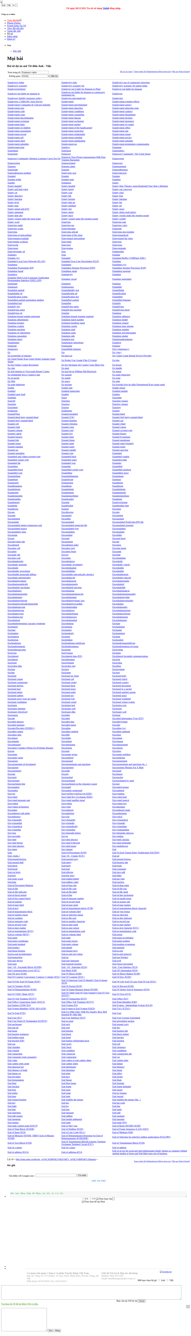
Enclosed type (68, 699)
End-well (116, 960)
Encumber (12, 810)
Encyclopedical (15, 826)
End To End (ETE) (17, 1013)
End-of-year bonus (121, 911)
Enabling (12, 397)
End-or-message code (18, 921)
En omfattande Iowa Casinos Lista (24, 374)
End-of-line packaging (122, 895)
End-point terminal (16, 944)
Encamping (117, 515)
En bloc (116, 360)
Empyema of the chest (71, 235)
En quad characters (121, 374)
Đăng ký (11, 39)
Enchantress (13, 636)
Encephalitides (68, 571)
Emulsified (117, 297)
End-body (66, 865)
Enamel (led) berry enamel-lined (127, 417)
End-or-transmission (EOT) (20, 931)
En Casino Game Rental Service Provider (131, 355)
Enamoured (13, 482)
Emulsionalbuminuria (122, 339)
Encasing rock (68, 548)
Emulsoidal (66, 346)
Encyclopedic (118, 823)
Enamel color (67, 427)
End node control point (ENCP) (23, 1126)
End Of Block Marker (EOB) (126, 974)
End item (12, 1096)
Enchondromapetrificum (123, 643)
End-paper (12, 937)
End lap (65, 1103)
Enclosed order (68, 692)
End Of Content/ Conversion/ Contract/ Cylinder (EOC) (34, 977)
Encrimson (117, 774)
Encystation (117, 836)
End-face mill (118, 872)
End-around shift (15, 862)
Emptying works (15, 228)
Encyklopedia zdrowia (123, 833)
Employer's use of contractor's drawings (131, 82)
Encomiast (117, 738)
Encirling (116, 666)
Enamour (116, 479)
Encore (11, 751)
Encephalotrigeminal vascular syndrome (26, 623)
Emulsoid (12, 346)
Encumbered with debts (19, 813)
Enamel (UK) (67, 417)
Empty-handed (14, 186)
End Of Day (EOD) (121, 977)
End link (12, 1109)
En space (65, 381)
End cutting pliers (69, 1063)
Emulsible (117, 287)
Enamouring (67, 482)
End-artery (66, 862)
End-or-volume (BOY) (18, 934)
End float (12, 1083)
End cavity (66, 1044)
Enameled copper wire (18, 460)
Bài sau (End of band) (181, 71)
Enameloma (118, 476)
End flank (117, 1080)
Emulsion (116, 313)
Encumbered (67, 810)
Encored (65, 751)
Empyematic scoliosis (18, 241)
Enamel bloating (69, 420)
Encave (64, 555)
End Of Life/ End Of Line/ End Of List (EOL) (134, 981)
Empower (66, 154)
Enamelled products (121, 469)
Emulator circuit (69, 279)
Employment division (122, 118)
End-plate (66, 937)
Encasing (116, 545)
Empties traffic (14, 179)
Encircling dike (15, 666)
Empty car (12, 192)
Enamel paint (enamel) (123, 443)
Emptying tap (67, 225)
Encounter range (15, 757)
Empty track (67, 215)
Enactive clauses (120, 404)
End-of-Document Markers (20, 885)
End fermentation (16, 1080)
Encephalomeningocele (72, 594)
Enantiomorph (119, 492)
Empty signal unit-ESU (19, 209)
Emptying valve (119, 225)
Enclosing (12, 705)
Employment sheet (16, 141)
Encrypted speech (120, 800)
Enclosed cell (67, 679)
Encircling (117, 663)
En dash (65, 368)
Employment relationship (73, 134)
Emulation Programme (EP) (21, 268)
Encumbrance (14, 816)
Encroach (12, 777)
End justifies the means (72, 1099)
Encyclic (65, 816)
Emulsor (116, 346)
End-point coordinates (18, 941)
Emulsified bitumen (121, 300)
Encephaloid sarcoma (71, 587)
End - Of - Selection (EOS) (74, 967)
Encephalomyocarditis (71, 604)
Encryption (66, 803)
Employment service (122, 137)
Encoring (116, 751)
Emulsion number (120, 329)
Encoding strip (14, 735)
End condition (68, 1050)
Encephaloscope (15, 617)
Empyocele (13, 245)
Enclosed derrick (15, 685)
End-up (64, 957)
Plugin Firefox (14, 23)
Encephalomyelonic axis (72, 600)
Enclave (65, 669)
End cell (116, 1044)
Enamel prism (118, 446)
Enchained (13, 627)
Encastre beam (119, 548)
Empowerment (68, 163)
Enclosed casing (15, 679)
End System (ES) (69, 1005)
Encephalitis (118, 571)
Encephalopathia (69, 607)
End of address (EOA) (18, 1152)
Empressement (119, 166)
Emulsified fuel (15, 303)
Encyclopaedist (15, 823)
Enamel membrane (121, 440)
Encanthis (66, 518)
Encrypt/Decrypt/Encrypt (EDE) (76, 793)
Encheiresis (13, 640)
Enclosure (117, 708)
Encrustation (13, 787)
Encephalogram (68, 581)
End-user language (70, 960)
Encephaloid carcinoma (19, 587)
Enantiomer (13, 492)
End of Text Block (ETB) (20, 1143)
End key (12, 1103)
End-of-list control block (19, 898)
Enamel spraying (120, 450)
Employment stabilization (73, 141)
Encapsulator (118, 532)
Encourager (13, 767)
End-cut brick (14, 872)
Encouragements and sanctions (75, 764)
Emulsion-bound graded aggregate (24, 316)
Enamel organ (14, 443)
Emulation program (121, 271)
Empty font (117, 196)
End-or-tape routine (17, 928)
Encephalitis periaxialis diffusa (22, 574)
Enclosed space (119, 695)
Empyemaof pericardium (73, 238)
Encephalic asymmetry (72, 564)
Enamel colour (119, 427)
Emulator (116, 274)
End (114, 849)
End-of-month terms (121, 898)
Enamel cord (67, 430)
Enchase (116, 636)
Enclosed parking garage (124, 692)
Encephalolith (118, 587)
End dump (117, 1070)
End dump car (14, 1073)
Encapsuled (66, 535)
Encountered (67, 757)
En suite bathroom (16, 384)
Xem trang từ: (14, 72)
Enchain (116, 623)
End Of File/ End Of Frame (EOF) (24, 981)
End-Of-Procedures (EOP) (74, 852)
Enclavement (118, 669)
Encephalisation (68, 568)
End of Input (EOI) (17, 1132)
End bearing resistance (18, 1034)
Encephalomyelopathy (122, 600)
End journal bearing (17, 1099)
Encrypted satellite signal (73, 800)
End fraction (13, 1086)
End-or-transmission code (124, 931)
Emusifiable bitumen (71, 349)
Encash (115, 541)
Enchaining (66, 627)
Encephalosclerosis (121, 613)
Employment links (16, 124)
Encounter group (69, 754)
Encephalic (117, 561)
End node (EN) (119, 1122)
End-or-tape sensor (70, 928)
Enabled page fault (16, 394)
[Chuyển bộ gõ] (2, 2)
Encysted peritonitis (121, 843)
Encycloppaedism (120, 829)
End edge (65, 1073)
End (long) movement (122, 964)
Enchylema (117, 649)
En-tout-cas (66, 355)
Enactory (116, 407)
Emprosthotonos (120, 169)
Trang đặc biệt (14, 31)
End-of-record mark (70, 901)
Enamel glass (67, 437)
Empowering (14, 163)
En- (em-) (116, 352)
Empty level (13, 202)
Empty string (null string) (124, 212)
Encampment (14, 518)
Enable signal (118, 388)
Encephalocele (68, 577)
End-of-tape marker (121, 905)
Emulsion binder (120, 319)
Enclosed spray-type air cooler (22, 699)
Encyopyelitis (14, 836)
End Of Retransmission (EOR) (22, 989)
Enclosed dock (68, 685)
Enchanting (13, 633)
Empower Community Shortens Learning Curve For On (34, 158)
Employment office (121, 127)
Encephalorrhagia (69, 613)
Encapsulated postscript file (74, 525)
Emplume (116, 147)
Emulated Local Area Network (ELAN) (26, 261)
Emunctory (13, 349)
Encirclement (67, 663)
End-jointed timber (70, 879)
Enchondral (117, 640)
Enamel (116, 410)
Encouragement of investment (22, 764)
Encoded (65, 718)
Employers (117, 93)
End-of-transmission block (20, 911)
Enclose (116, 672)
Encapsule (12, 535)
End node (66, 1122)
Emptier (65, 176)
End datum (117, 1063)
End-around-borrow (17, 859)
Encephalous (67, 623)
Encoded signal (68, 725)
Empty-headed (68, 186)
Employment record (17, 134)
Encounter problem (121, 754)
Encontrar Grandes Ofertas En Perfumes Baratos (30, 748)
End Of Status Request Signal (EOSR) (79, 989)
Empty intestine (119, 199)
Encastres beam (68, 551)
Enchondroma (14, 643)
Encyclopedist (14, 829)
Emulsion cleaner (120, 323)
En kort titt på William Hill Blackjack (78, 371)
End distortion (68, 1070)
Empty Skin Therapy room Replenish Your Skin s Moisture (140, 186)
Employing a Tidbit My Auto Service (25, 101)
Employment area (16, 108)
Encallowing (67, 512)
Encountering (118, 757)
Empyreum (13, 248)
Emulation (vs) (119, 264)
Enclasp (11, 669)
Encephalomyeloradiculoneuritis (23, 604)
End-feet (12, 875)
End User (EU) (15, 1018)
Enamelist (66, 466)
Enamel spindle (68, 450)
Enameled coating (120, 456)
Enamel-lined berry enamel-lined (23, 417)
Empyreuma (67, 248)
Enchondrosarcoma (17, 649)
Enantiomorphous (120, 496)
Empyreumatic (119, 248)
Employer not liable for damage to (24, 93)
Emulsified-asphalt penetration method (26, 300)
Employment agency (122, 105)
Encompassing (68, 744)
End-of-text (13, 908)
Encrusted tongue (120, 787)
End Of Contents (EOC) (72, 977)
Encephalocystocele (121, 577)
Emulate (116, 255)
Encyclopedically (69, 826)
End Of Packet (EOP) (71, 986)
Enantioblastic (119, 489)
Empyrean (117, 245)
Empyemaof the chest (122, 238)
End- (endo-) (14, 856)
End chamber (14, 1047)
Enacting (65, 401)
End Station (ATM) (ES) (19, 1005)
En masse (116, 371)
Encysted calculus (120, 839)
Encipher (116, 653)
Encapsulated (67, 522)
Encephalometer (69, 597)
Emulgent (66, 283)
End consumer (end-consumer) (22, 1057)
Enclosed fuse (14, 689)
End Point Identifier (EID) (124, 1002)
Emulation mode (69, 271)
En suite (116, 381)
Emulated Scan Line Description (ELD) (80, 261)
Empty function (15, 199)
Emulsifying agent (16, 310)
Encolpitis (66, 738)
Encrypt (11, 793)
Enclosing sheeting (16, 708)
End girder (13, 1093)
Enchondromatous (70, 646)
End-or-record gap (121, 921)
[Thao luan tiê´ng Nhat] (93, 1201)
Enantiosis (117, 499)
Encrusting (13, 790)
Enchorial (66, 649)
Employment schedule (71, 137)
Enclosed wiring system (123, 702)
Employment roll (15, 137)
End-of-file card (68, 888)
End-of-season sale (121, 901)
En (9, 352)
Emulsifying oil (15, 313)
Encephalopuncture (121, 610)
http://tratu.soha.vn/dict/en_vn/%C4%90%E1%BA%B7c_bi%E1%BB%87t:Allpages (56, 1159)
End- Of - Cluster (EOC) (73, 856)
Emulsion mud (68, 329)
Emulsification (119, 293)
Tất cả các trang (126, 71)
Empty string (67, 212)
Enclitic (11, 672)
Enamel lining (68, 440)
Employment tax (69, 144)
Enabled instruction (70, 391)
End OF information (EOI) (125, 970)
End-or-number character (73, 921)
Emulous (116, 283)
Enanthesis (66, 486)
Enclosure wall (119, 712)
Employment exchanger (72, 121)
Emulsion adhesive (121, 316)
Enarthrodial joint (120, 505)
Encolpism (13, 738)
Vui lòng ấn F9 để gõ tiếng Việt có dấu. (19, 1304)
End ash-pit (13, 1027)
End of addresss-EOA (71, 1152)
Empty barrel (67, 189)
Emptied (12, 176)
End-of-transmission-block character (129, 908)
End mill (116, 1112)
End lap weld (118, 1103)
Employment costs (16, 114)
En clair (11, 368)
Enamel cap (117, 420)
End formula (118, 1083)
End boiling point (16, 1037)
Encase (11, 538)
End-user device (15, 960)
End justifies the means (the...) (126, 1099)
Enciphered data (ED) (71, 656)
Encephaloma (67, 591)
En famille (117, 368)
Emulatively (67, 274)
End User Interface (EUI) (73, 1018)
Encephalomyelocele (17, 600)
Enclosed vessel (68, 702)
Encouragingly (14, 771)
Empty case (66, 192)
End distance (118, 1067)
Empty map (13, 205)
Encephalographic (120, 581)
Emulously (13, 287)
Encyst (64, 836)
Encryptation (118, 793)
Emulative (12, 274)
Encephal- (66, 558)
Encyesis (12, 833)
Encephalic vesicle (121, 564)
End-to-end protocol (121, 954)
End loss (65, 1109)
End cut (116, 1057)
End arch (65, 1024)
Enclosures (13, 715)
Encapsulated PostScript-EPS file (128, 522)
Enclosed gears (68, 689)
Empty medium (68, 205)
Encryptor (66, 807)
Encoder (116, 725)
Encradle (65, 771)
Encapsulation (68, 532)
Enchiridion (67, 640)
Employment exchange (18, 121)
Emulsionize (13, 342)
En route (116, 378)
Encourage (13, 761)
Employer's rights (16, 82)
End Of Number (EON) (19, 986)
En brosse (117, 365)
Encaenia (116, 509)
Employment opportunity (19, 131)
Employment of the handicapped (76, 127)
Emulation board (15, 271)
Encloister (66, 672)
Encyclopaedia (14, 820)
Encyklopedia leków (71, 833)
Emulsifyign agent (70, 306)
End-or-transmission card (73, 931)
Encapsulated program (122, 525)
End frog (12, 1090)
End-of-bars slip (69, 885)
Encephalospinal (69, 620)
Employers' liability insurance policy (25, 98)
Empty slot (66, 209)
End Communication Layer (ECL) (24, 970)
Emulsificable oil (69, 293)
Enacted (11, 401)
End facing (117, 1076)
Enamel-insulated (69, 414)
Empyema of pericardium (19, 235)
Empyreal (66, 245)
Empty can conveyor (122, 189)
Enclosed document (121, 685)
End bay (116, 1027)
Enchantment (118, 633)
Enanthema (117, 482)
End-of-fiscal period (17, 895)
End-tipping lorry (69, 951)
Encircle (116, 659)
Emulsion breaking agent (73, 323)
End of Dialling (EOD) (72, 1129)
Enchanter (117, 630)
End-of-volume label (71, 911)
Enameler (116, 463)
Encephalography (69, 584)
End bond (66, 1037)
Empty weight (119, 219)
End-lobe (12, 882)
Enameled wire (68, 463)
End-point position (121, 941)
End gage (65, 1090)
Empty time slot (15, 215)
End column (13, 1050)
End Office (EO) (120, 998)
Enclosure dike (68, 712)
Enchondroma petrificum (73, 643)
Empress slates (68, 166)
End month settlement (71, 1119)
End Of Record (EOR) (123, 986)
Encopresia (66, 748)
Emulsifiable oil (15, 293)
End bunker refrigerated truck (75, 1040)
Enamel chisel (118, 424)
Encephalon (118, 604)
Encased (65, 538)
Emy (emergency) (120, 349)
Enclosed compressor (18, 682)
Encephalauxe (68, 561)
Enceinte (116, 555)
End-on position (15, 918)
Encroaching (14, 780)
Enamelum (13, 479)
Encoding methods (121, 731)
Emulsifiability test (70, 290)
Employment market (71, 124)
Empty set (117, 205)
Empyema (12, 232)
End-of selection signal (72, 915)
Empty (115, 183)
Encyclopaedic (68, 820)
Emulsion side (68, 336)
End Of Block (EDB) (71, 974)
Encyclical (117, 816)
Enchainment (118, 627)
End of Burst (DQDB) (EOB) (126, 1126)
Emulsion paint (68, 333)
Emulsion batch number (72, 319)
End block (66, 1034)
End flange (66, 1080)
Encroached (67, 777)
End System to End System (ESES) (78, 1008)
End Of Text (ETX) (121, 994)
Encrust (116, 784)
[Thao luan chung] (105, 1198)
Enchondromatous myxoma (125, 646)
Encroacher (117, 777)
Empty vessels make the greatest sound (130, 215)
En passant (66, 374)
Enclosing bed (68, 705)
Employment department (123, 114)
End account (67, 1021)
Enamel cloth (14, 427)
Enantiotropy (14, 502)
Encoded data (67, 721)
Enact (64, 397)
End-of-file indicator (17, 892)
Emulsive (116, 342)
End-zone (12, 964)
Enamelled (117, 466)
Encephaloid (118, 584)
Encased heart (118, 538)
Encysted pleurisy (16, 846)
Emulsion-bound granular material (77, 316)
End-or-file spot (68, 918)
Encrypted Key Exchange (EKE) (77, 797)
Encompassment (120, 744)
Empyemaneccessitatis (18, 238)
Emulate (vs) (14, 258)
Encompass (117, 741)
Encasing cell (14, 548)
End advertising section (123, 1021)
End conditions (119, 1050)
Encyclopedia (67, 823)
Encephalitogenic (120, 574)
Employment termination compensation (130, 144)
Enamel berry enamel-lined (20, 420)
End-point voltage (69, 944)
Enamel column (15, 430)
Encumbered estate (121, 810)
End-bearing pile (120, 862)
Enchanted (66, 630)
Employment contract (122, 111)
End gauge (117, 1090)
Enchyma (12, 653)
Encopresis (117, 748)
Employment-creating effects (125, 101)
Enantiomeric (67, 492)
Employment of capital (123, 124)
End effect (117, 1073)
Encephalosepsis (120, 617)
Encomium (66, 741)
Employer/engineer (17, 89)
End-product (13, 947)
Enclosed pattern (15, 695)
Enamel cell (13, 424)
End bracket (118, 1037)
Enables (116, 394)
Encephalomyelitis (121, 597)
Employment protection (72, 131)
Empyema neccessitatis (123, 232)
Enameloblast (14, 476)
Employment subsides (122, 141)
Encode (11, 718)
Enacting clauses (120, 401)
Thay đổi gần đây (15, 28)
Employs (65, 147)
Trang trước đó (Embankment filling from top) (152, 71)
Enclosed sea (67, 695)
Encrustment (118, 790)
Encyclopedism (119, 826)
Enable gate (67, 388)
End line (116, 1106)
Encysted (12, 839)
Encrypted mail (119, 797)
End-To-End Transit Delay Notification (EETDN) (135, 852)
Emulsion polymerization (124, 333)
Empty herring (68, 199)
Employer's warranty (17, 86)
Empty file (66, 196)
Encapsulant (118, 518)
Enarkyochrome (119, 502)
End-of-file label (69, 892)
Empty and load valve (18, 189)
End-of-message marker (72, 898)
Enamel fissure (119, 433)
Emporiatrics (118, 150)
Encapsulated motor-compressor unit (25, 525)
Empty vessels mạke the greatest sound (79, 219)
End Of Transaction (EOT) (74, 998)
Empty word (13, 222)
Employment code (16, 111)
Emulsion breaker (16, 323)
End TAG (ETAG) (121, 1008)
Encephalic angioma (17, 564)
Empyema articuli (69, 232)
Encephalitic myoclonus (19, 571)
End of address (119, 1147)
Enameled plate (119, 460)
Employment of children (19, 127)
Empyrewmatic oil (16, 251)
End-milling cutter (69, 882)
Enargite (65, 502)
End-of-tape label (16, 905)
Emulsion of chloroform (19, 333)
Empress (12, 166)
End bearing (67, 1031)
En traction (66, 384)
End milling (67, 1116)
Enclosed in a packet (122, 689)
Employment (67, 101)
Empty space (118, 209)
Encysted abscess (69, 839)
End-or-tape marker (121, 924)
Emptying (66, 222)
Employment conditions (72, 111)
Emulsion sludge (120, 336)
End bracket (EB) (16, 1040)
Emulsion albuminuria (18, 319)
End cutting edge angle (18, 1063)
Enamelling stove (120, 473)
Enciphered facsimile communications (130, 656)
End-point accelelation (122, 937)
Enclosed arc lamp (70, 676)
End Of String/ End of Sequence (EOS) (131, 989)
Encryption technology (18, 807)
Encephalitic (118, 568)
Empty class (118, 192)
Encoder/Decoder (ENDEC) (21, 728)
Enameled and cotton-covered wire (24, 456)
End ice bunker (119, 1093)
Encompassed (14, 744)
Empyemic (66, 241)
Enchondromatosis (16, 646)
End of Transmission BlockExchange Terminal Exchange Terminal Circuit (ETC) (83, 1143)
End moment (118, 1116)
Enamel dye (67, 433)
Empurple (117, 228)
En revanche (13, 378)
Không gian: (15, 76)
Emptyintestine (68, 228)
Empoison (66, 150)
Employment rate (120, 131)
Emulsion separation (17, 336)
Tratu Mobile (13, 20)
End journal (117, 1096)
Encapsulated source (17, 528)
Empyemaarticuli (120, 235)
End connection (15, 1054)
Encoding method (69, 731)
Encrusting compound (71, 790)
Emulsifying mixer (121, 310)
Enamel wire (67, 453)
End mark (117, 1109)
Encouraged (67, 761)
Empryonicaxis (119, 173)
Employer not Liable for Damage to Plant (80, 89)
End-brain (117, 865)
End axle (65, 1027)
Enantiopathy (67, 499)
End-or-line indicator (122, 918)
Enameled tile (14, 463)
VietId (106, 8)
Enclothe (65, 715)
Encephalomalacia (121, 591)
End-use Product (120, 957)
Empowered (118, 158)
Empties (116, 176)
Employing (117, 98)
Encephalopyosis (16, 613)
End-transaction (15, 957)
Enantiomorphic (15, 496)
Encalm (116, 512)
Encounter (12, 754)
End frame (66, 1086)
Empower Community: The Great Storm (131, 154)
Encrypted (12, 797)
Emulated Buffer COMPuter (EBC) (129, 258)
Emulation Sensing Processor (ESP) (129, 268)
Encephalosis (14, 620)
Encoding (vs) (119, 728)
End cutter (12, 1060)
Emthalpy (12, 255)
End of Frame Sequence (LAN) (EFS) (130, 1129)
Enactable (117, 397)
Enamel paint (67, 443)
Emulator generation (121, 279)
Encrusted (66, 787)
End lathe (12, 1106)
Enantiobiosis (14, 489)
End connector (68, 1054)
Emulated (65, 258)
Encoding (66, 728)
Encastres (12, 551)
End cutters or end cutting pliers (76, 1060)
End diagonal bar (16, 1067)
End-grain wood (15, 879)
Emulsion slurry (15, 339)
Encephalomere (15, 597)
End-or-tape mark (69, 924)
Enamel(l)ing (14, 414)
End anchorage (15, 1024)
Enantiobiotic (67, 489)
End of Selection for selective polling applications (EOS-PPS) (141, 1137)
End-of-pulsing (15, 901)
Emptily (11, 183)
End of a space (68, 1147)
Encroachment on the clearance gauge (79, 784)
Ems (63, 251)
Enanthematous (15, 486)
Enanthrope (117, 486)
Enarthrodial (67, 505)
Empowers (117, 163)
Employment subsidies (18, 144)
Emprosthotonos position (19, 173)
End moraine (118, 1119)
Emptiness (66, 183)
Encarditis (117, 535)
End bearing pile (120, 1031)
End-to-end (117, 951)
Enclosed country (120, 682)
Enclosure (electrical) (17, 712)
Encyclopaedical (120, 820)
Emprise (65, 169)
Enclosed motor (15, 692)
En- (63, 352)
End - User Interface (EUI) (125, 967)
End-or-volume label (71, 934)
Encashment (13, 545)
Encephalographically (18, 584)
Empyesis (116, 241)
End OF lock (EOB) (17, 974)
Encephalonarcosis (16, 607)
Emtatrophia (118, 251)
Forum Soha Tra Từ (16, 25)
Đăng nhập (12, 36)
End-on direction (120, 915)
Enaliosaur (13, 410)
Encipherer (13, 659)
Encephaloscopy (69, 617)
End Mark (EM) (69, 970)
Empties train (67, 179)
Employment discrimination (21, 118)
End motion (13, 1122)
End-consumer (119, 869)
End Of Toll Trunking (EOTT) (22, 998)
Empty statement (15, 212)
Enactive (65, 404)
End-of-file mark (120, 892)
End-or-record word (17, 924)
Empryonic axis (68, 173)
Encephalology (15, 591)
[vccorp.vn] (166, 1271)
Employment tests (16, 147)
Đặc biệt (17, 51)
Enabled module (120, 391)
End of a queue (15, 1147)
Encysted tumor (68, 846)
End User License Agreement (126, 1018)
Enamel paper (67, 446)
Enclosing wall (68, 708)
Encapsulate (13, 522)
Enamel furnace (15, 437)
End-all (115, 856)
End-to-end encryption (72, 954)
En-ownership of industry (20, 355)
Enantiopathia (14, 499)
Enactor (65, 407)
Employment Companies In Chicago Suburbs (29, 105)
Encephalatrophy (16, 561)
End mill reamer (15, 1116)
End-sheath (66, 947)
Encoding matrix (15, 731)
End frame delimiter (121, 1086)
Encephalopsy (68, 610)
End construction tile (122, 1054)
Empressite (13, 169)
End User (116, 1013)
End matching (14, 1112)
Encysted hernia (15, 843)
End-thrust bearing (16, 951)
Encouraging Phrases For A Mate (128, 767)
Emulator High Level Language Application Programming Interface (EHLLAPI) (28, 279)
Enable (11, 388)
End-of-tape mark (69, 905)
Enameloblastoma (69, 476)
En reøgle (66, 378)
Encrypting (13, 803)
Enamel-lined (118, 414)
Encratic (11, 774)
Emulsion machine (16, 329)
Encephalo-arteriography (19, 577)
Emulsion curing (69, 326)
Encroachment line (16, 784)
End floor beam (68, 1083)
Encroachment (68, 780)
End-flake (117, 875)
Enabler (65, 394)
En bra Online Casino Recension (23, 365)
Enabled (11, 391)
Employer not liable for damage (127, 89)
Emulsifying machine (71, 310)
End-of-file (13, 888)
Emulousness (67, 287)
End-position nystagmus (123, 944)
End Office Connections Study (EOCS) (26, 1002)
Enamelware (67, 479)
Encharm (65, 636)
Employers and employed (73, 98)
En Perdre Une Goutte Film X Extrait (79, 360)
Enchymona (67, 653)
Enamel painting (15, 446)
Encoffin (65, 735)
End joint (65, 1096)
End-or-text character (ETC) (125, 928)
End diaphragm (68, 1067)
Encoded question (16, 725)
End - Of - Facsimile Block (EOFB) (24, 967)
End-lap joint (118, 879)
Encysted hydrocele (70, 843)
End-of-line (66, 895)
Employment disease (71, 118)
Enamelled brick (15, 469)
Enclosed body (119, 676)
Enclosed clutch (119, 679)
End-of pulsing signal (18, 915)
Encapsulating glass (17, 532)
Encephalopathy (120, 607)
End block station (120, 1034)
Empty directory (15, 196)
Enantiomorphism (69, 496)
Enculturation (118, 807)
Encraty (65, 774)
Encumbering (67, 813)
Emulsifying (118, 306)
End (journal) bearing (71, 964)
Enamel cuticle (14, 433)
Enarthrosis (13, 509)
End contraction (68, 1057)
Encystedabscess (120, 846)
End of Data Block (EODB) (21, 1129)
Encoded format (119, 721)
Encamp (11, 515)
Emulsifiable (118, 290)
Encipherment (68, 659)
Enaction (12, 404)
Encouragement (119, 761)
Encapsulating (119, 528)
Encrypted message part (19, 800)
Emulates (116, 261)
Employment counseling (72, 114)
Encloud (116, 715)
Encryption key (119, 803)
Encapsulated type (70, 528)
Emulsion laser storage (123, 326)
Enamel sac (13, 450)
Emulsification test (70, 297)
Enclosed (12, 676)
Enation (65, 509)
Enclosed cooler (69, 682)
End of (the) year (69, 1126)
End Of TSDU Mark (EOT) (21, 994)
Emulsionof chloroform (72, 342)
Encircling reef (68, 666)
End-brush (12, 869)
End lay (65, 1106)
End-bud (65, 869)
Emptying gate (119, 222)
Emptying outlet (15, 225)
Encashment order (69, 545)
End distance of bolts (17, 1070)
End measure (67, 1112)
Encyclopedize (68, 829)
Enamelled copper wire (72, 469)
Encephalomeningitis (17, 594)
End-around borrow (121, 859)
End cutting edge (120, 1060)
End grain (66, 1093)
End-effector (67, 872)
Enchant (11, 630)
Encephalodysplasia (17, 581)
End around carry (120, 1024)
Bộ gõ (10, 33)
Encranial (116, 771)
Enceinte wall (14, 558)
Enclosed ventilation (17, 702)
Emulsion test (67, 339)
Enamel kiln (13, 440)
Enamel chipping (69, 424)
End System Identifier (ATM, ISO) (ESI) (27, 1008)
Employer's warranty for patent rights (129, 86)
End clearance (119, 1047)
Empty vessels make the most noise (24, 219)
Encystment (67, 849)
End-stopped (118, 947)
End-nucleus (118, 882)
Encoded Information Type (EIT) (128, 718)
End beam (12, 1031)
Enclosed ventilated (121, 699)
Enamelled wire (15, 473)
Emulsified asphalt (70, 300)
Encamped (66, 515)
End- (10, 852)
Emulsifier (66, 303)
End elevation (14, 1076)
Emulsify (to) (14, 306)
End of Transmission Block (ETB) (128, 1143)
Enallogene (66, 410)
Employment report (121, 134)
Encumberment (119, 813)
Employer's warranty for (72, 86)
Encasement (67, 541)
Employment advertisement (74, 105)
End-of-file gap (119, 888)
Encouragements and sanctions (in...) (129, 764)
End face (65, 1076)
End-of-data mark (120, 885)
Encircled (12, 663)
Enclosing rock (119, 705)
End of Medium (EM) (122, 1132)
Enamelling (66, 473)
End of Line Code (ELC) (73, 1132)
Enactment (13, 407)
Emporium (13, 154)
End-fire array (68, 875)
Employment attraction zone (125, 108)
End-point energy (69, 941)
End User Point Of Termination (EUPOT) (27, 1021)
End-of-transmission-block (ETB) (77, 908)
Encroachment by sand (123, 780)
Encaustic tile (14, 555)
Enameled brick (68, 456)
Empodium (13, 150)
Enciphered (13, 656)
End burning (118, 1040)
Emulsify (116, 303)
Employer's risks (69, 82)
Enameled (117, 453)
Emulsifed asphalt (16, 290)
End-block (12, 865)
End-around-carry (69, 859)
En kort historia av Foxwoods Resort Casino (28, 371)
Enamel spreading (16, 453)
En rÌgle (11, 381)
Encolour (116, 735)
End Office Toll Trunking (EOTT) (77, 1002)
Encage (11, 512)
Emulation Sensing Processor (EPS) (78, 268)
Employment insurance (123, 121)
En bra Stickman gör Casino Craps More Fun (82, 365)
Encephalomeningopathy (124, 594)
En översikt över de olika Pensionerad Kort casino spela (138, 384)
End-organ (117, 934)
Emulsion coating (16, 326)
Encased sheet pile (16, 541)
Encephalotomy (119, 620)
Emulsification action (17, 297)
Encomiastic (13, 741)
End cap (11, 1044)
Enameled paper (69, 460)
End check (66, 1047)
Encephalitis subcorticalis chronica (77, 574)
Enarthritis (12, 505)
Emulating (12, 264)
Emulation (66, 264)
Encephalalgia (119, 558)
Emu (63, 255)
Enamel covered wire (122, 430)
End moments (14, 1119)
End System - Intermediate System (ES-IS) (132, 1005)
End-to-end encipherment (19, 954)
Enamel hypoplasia (121, 437)
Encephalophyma (16, 610)
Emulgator (12, 283)
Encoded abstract (16, 721)
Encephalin (13, 568)
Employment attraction (72, 108)
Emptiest (116, 179)
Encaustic (116, 551)
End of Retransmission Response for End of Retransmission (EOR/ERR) (82, 1137)
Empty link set (68, 202)
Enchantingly (67, 633)
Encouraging (67, 767)
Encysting (12, 849)
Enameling (13, 466)
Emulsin (65, 313)
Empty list (117, 202)
